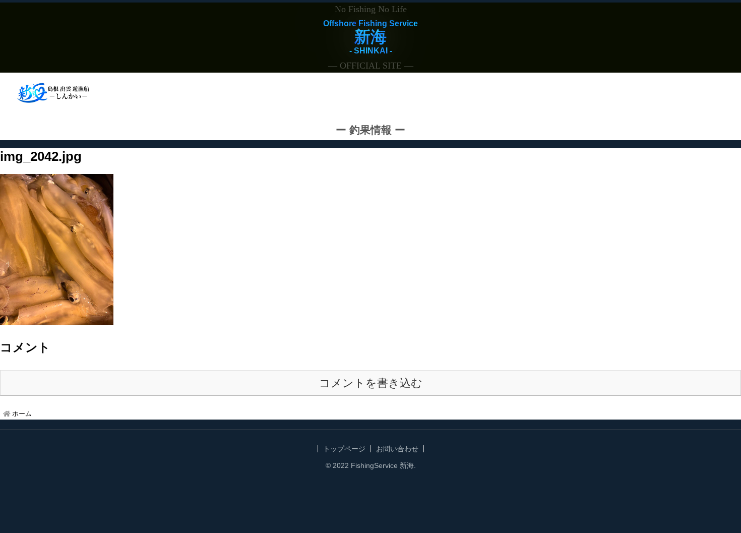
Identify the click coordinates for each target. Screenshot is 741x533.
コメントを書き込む (370, 383)
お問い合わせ (397, 448)
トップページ (344, 448)
